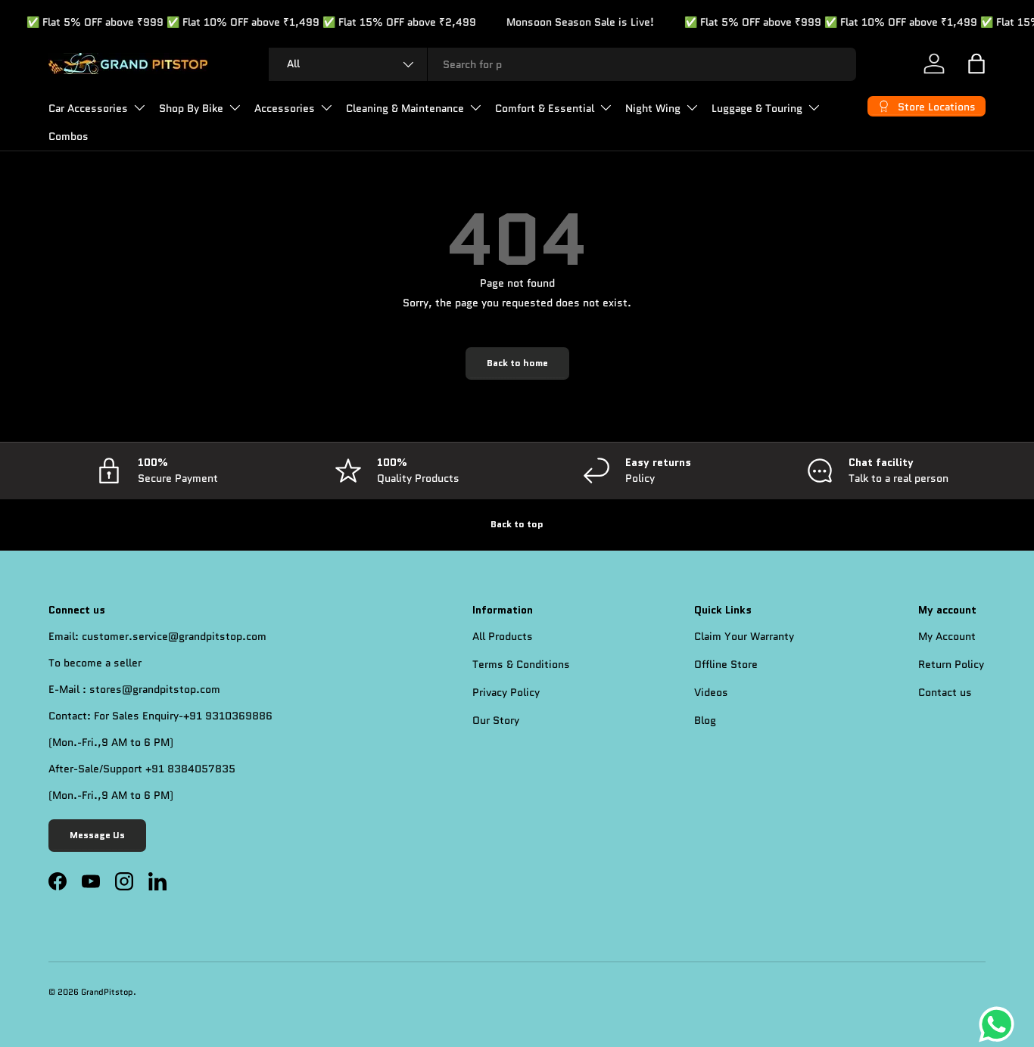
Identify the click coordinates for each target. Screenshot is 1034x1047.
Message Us (97, 835)
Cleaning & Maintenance (405, 108)
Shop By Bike (191, 108)
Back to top (517, 524)
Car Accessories (88, 108)
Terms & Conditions (521, 664)
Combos (68, 136)
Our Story (495, 720)
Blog (705, 720)
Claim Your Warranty (744, 636)
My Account (947, 636)
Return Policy (951, 664)
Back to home (517, 363)
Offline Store (726, 664)
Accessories (284, 108)
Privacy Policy (506, 692)
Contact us (945, 692)
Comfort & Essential (544, 108)
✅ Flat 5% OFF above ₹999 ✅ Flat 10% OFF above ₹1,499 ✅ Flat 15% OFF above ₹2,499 (234, 22)
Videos (711, 692)
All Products (502, 636)
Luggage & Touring (757, 108)
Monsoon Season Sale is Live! (563, 22)
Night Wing (653, 108)
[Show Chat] (1000, 1024)
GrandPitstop (107, 992)
